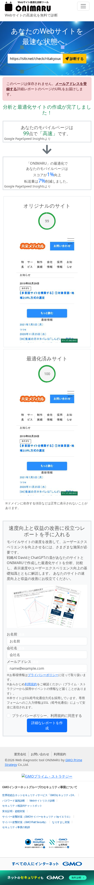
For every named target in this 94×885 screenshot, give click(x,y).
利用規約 (31, 684)
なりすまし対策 (61, 822)
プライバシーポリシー (43, 675)
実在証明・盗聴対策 (13, 811)
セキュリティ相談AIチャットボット (22, 805)
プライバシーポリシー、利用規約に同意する (47, 715)
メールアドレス (22, 661)
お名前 (15, 634)
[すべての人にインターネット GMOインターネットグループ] (47, 864)
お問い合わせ (40, 754)
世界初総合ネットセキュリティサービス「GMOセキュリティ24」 (39, 795)
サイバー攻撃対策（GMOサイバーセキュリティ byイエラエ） (36, 816)
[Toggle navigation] (83, 6)
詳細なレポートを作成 (47, 725)
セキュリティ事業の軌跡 (16, 827)
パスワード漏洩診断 (13, 800)
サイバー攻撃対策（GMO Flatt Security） (24, 822)
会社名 (15, 648)
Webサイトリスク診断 (42, 800)
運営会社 (20, 754)
